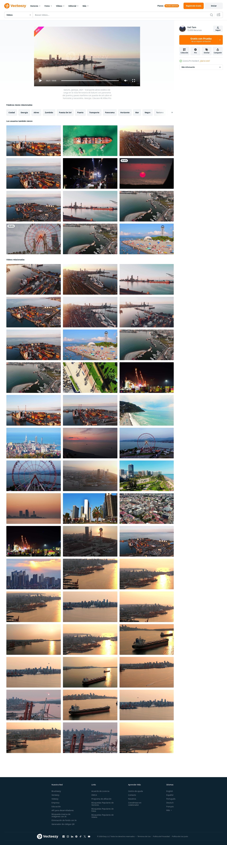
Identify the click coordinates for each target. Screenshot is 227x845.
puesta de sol (65, 112)
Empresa (55, 802)
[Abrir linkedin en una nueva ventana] (72, 836)
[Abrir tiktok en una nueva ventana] (81, 836)
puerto (80, 112)
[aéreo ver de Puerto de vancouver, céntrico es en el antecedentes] (90, 574)
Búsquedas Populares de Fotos (102, 809)
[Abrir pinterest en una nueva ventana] (76, 836)
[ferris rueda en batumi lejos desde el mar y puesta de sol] (90, 443)
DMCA (94, 795)
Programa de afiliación (101, 799)
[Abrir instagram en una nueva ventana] (68, 836)
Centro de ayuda (135, 791)
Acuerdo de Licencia (100, 791)
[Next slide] (170, 112)
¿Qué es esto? (205, 61)
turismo (160, 112)
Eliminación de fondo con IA (64, 820)
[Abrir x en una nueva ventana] (85, 836)
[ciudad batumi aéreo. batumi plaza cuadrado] (147, 508)
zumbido (49, 112)
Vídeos (59, 6)
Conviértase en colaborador (134, 803)
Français (170, 806)
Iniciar (214, 6)
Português (170, 799)
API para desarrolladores (63, 810)
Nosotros (132, 799)
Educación (56, 806)
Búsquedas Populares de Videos (102, 816)
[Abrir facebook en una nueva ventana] (64, 836)
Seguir (218, 30)
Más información (188, 67)
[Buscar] (211, 14)
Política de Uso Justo (180, 836)
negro (147, 112)
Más (84, 6)
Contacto (132, 795)
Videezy (55, 799)
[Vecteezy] (15, 5)
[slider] (90, 80)
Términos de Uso (144, 836)
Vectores (34, 6)
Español (169, 795)
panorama (109, 112)
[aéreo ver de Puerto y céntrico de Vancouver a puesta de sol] (33, 672)
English (169, 791)
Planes (160, 6)
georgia (24, 112)
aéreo (36, 112)
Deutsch (170, 802)
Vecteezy (55, 795)
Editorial (72, 6)
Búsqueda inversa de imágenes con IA (61, 815)
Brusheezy (56, 791)
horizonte (124, 112)
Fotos (47, 6)
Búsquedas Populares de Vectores (102, 803)
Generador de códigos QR (63, 824)
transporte (94, 112)
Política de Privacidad (161, 836)
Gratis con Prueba (201, 40)
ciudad (11, 112)
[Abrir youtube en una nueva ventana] (89, 836)
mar (137, 112)
